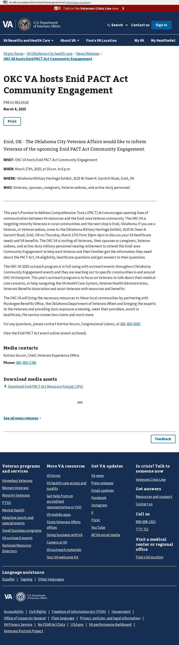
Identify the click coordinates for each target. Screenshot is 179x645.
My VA (139, 40)
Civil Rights (37, 611)
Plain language (62, 618)
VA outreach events (17, 537)
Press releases (102, 483)
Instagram (99, 505)
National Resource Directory (16, 548)
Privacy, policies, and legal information (110, 618)
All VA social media (105, 534)
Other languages (51, 579)
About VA (68, 40)
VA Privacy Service (18, 624)
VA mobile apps (59, 514)
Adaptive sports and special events (18, 520)
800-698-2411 (146, 521)
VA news (97, 475)
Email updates (102, 490)
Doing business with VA (65, 534)
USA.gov (77, 624)
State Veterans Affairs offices (64, 525)
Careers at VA (57, 542)
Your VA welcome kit (62, 557)
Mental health (13, 510)
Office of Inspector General (25, 618)
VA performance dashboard (110, 624)
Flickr (95, 520)
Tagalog (26, 579)
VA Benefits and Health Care (26, 40)
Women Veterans (15, 487)
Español (8, 579)
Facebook (99, 497)
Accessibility (14, 611)
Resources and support (154, 496)
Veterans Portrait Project (23, 631)
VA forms (53, 475)
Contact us (140, 25)
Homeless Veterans (17, 480)
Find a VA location (149, 557)
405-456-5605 (130, 324)
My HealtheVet (163, 40)
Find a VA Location (101, 40)
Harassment (121, 611)
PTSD (6, 502)
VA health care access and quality (66, 486)
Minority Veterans (16, 495)
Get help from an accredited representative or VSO (64, 501)
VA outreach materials (64, 549)
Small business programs (21, 530)
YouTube (98, 527)
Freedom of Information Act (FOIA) (79, 611)
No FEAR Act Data (51, 624)
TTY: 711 (142, 529)
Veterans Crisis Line (151, 479)
